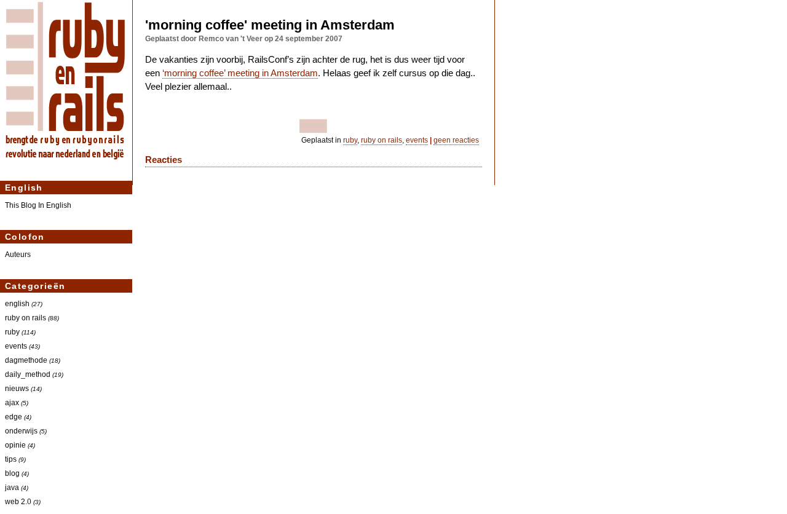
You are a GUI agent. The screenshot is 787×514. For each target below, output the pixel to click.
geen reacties (456, 140)
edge (13, 417)
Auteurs (18, 254)
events (16, 346)
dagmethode (26, 360)
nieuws (17, 388)
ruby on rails (25, 318)
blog (12, 473)
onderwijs (21, 431)
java (12, 487)
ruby (12, 332)
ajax (12, 402)
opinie (15, 445)
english (17, 303)
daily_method (27, 374)
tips (11, 459)
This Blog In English (38, 205)
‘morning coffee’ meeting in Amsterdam (240, 73)
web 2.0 (18, 501)
